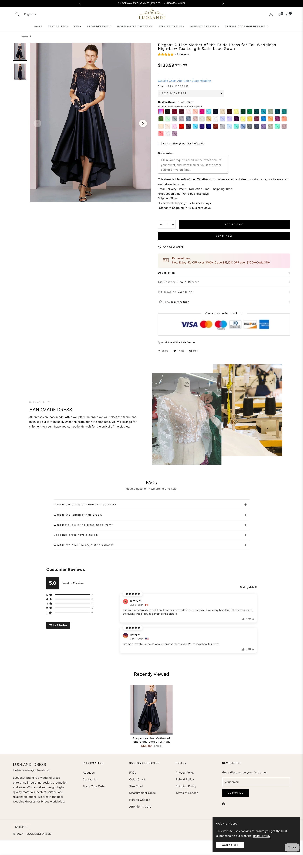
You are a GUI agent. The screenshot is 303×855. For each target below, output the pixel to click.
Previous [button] (37, 123)
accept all (230, 845)
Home (24, 36)
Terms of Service (187, 793)
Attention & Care (140, 806)
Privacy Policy (185, 772)
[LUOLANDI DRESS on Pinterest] (223, 803)
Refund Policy (185, 779)
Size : (173, 86)
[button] (17, 14)
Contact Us (90, 779)
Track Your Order (94, 786)
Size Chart (136, 786)
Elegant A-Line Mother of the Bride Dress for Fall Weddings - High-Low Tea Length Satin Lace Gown (151, 740)
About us (89, 772)
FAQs (132, 772)
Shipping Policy (186, 786)
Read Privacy (261, 835)
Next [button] (143, 123)
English (28, 14)
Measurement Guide (142, 793)
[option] (90, 122)
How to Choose (139, 799)
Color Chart (137, 779)
